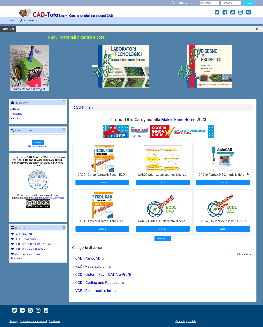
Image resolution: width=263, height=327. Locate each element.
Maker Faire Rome (178, 119)
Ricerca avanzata (37, 146)
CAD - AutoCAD (87, 258)
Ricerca (37, 142)
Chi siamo (54, 321)
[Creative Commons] (38, 206)
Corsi (16, 118)
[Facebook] (225, 13)
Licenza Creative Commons (49, 198)
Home (16, 109)
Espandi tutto (246, 254)
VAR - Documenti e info (94, 291)
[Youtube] (233, 13)
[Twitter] (216, 13)
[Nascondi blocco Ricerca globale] (64, 129)
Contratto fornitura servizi (33, 321)
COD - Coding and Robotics (97, 282)
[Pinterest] (249, 13)
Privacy (13, 321)
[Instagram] (241, 13)
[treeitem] (38, 109)
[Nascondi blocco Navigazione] (64, 101)
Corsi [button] (11, 20)
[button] (188, 3)
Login (249, 3)
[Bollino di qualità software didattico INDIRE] (24, 160)
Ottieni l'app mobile (185, 321)
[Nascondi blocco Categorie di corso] (64, 227)
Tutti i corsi (162, 238)
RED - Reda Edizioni (91, 266)
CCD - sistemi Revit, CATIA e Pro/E (103, 274)
